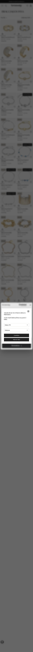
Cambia (16, 335)
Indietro (16, 339)
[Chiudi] (28, 311)
